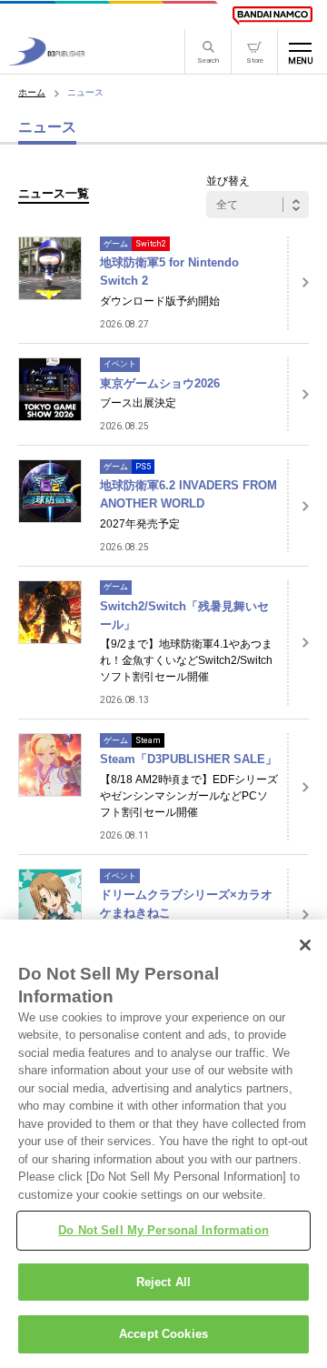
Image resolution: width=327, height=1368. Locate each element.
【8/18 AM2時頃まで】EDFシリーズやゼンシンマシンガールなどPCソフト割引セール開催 (189, 796)
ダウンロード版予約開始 (160, 301)
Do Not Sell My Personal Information (163, 1230)
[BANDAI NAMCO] (272, 15)
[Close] (305, 945)
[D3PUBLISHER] (46, 60)
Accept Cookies (163, 1334)
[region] (163, 1144)
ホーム (31, 92)
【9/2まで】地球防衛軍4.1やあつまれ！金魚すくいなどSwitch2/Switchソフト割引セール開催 (186, 660)
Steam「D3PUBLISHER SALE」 (188, 759)
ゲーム (116, 243)
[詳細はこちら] (298, 282)
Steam (148, 740)
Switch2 (150, 243)
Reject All (163, 1282)
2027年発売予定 (140, 524)
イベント (120, 363)
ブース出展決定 (138, 403)
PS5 (143, 466)
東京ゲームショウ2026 (160, 383)
